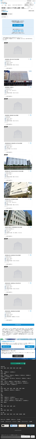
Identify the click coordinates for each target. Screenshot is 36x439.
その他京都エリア (12, 397)
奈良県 (2, 402)
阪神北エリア (6, 400)
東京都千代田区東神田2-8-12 (10, 228)
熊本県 (11, 414)
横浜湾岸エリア (6, 382)
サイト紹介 (2, 421)
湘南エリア (8, 384)
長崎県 (8, 414)
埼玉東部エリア (28, 375)
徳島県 (2, 410)
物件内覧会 (8, 419)
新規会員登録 (29, 0)
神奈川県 (2, 382)
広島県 (11, 406)
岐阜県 (20, 388)
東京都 (2, 381)
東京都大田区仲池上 (8, 284)
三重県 (2, 391)
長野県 (17, 388)
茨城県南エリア (6, 371)
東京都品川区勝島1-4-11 (9, 200)
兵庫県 (2, 400)
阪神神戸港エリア (12, 400)
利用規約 (19, 421)
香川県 (5, 410)
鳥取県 (2, 406)
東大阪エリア (12, 398)
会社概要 (30, 421)
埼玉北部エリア (6, 375)
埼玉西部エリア (17, 375)
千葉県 (2, 378)
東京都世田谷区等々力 (9, 144)
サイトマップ (14, 421)
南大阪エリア (17, 398)
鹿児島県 (20, 414)
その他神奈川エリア (14, 384)
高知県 (11, 410)
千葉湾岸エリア (6, 378)
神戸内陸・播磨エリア (19, 400)
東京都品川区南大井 (8, 256)
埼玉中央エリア (23, 375)
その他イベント (13, 419)
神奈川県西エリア (3, 384)
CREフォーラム (3, 419)
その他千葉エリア (3, 379)
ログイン (34, 0)
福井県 (11, 388)
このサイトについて (8, 421)
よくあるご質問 (18, 363)
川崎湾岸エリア (12, 382)
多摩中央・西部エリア (17, 381)
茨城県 (2, 371)
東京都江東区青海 (8, 312)
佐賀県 (5, 414)
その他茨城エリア (12, 371)
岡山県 (8, 406)
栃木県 (2, 373)
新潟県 (2, 388)
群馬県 (5, 373)
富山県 (5, 388)
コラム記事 (18, 419)
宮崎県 (17, 414)
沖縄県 (24, 414)
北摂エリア (21, 398)
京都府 (2, 397)
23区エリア (6, 381)
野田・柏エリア (18, 378)
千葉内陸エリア (24, 378)
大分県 (14, 414)
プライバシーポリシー (25, 421)
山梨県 (14, 388)
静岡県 (23, 388)
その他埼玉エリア (9, 376)
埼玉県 (2, 375)
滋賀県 (2, 395)
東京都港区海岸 (8, 116)
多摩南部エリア (11, 381)
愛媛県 (8, 410)
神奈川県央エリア (25, 382)
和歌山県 (5, 402)
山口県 (14, 406)
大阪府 (2, 398)
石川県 (8, 388)
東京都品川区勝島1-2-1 (9, 172)
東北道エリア (12, 375)
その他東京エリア (24, 381)
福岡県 (2, 414)
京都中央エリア (6, 397)
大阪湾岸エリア (6, 398)
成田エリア (29, 378)
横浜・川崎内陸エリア (19, 382)
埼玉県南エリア (3, 376)
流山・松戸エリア (12, 378)
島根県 (5, 406)
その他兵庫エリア (25, 400)
